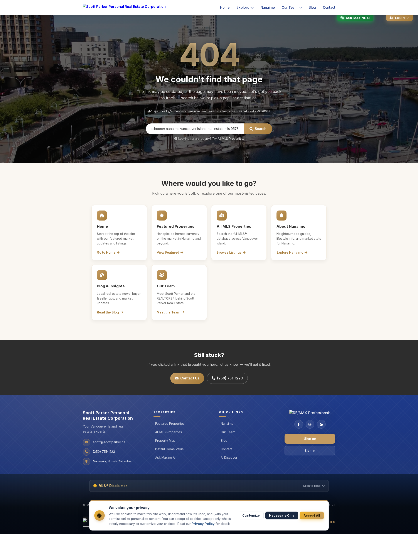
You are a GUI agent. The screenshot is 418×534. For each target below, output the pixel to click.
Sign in (310, 450)
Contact (329, 7)
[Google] (321, 424)
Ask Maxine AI (165, 457)
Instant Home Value (169, 449)
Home (224, 7)
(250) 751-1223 (230, 378)
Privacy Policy (203, 524)
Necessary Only (281, 515)
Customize (251, 515)
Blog (312, 7)
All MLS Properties (230, 138)
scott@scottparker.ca (109, 442)
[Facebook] (298, 424)
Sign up (310, 438)
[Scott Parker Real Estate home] (124, 8)
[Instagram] (310, 424)
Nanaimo (268, 7)
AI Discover (229, 457)
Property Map (165, 440)
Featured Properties (170, 423)
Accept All (311, 515)
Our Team (290, 7)
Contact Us (189, 378)
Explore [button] (242, 7)
